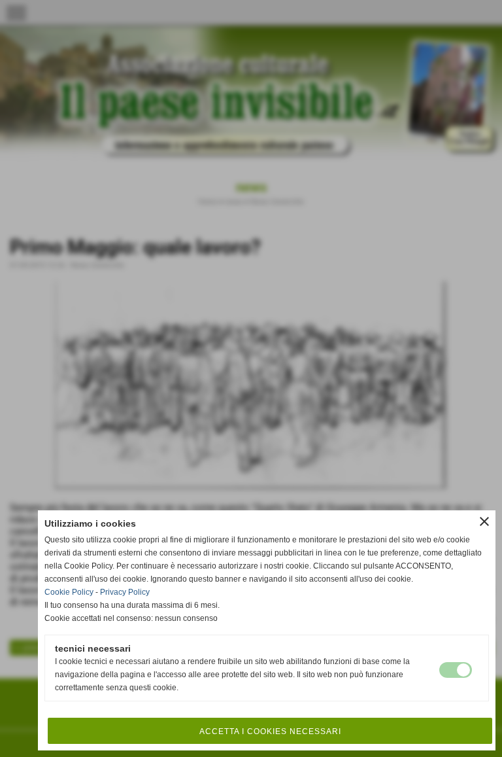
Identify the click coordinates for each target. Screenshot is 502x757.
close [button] (484, 521)
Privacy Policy (125, 592)
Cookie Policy (68, 592)
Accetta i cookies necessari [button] (270, 731)
